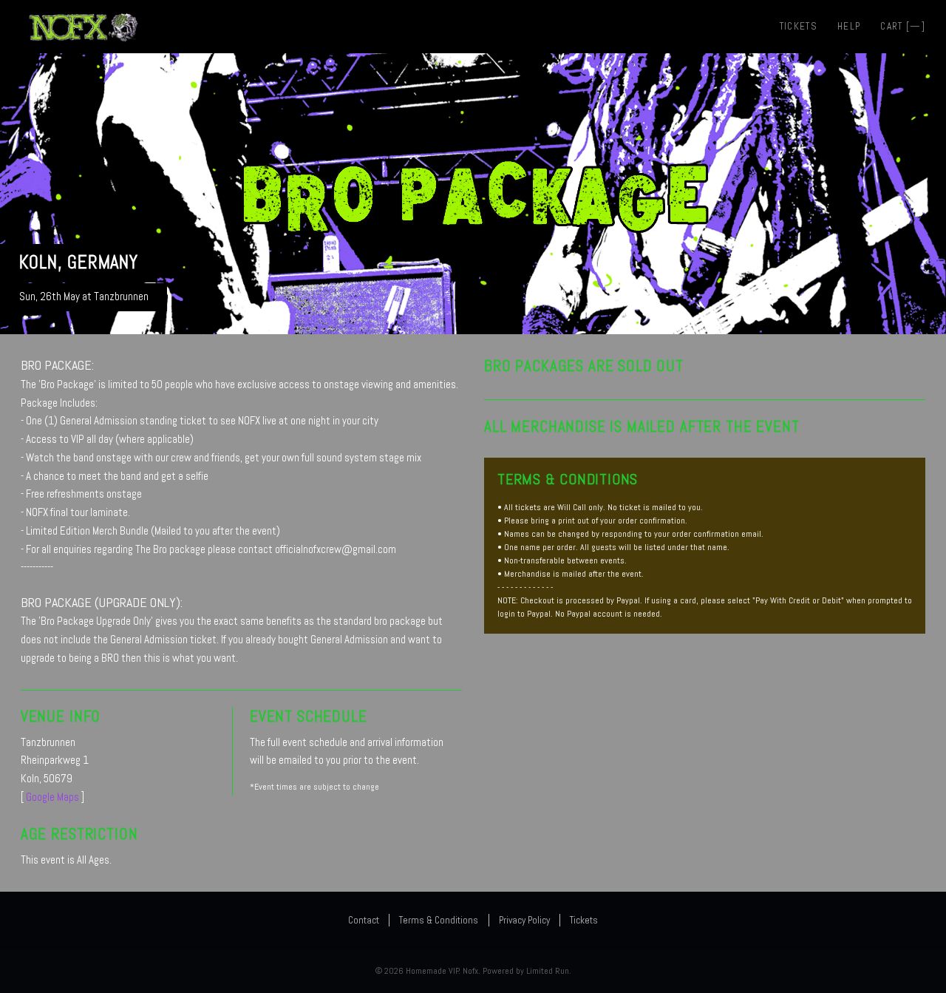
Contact (363, 920)
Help (848, 26)
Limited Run (547, 971)
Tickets (798, 26)
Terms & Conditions (438, 920)
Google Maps (52, 797)
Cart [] (902, 26)
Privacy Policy (524, 920)
